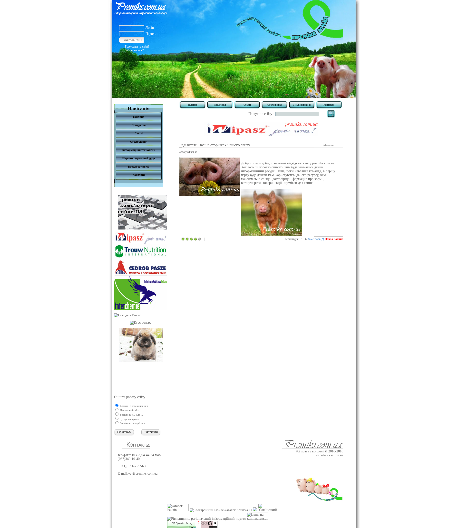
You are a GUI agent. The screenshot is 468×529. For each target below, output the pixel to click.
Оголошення (274, 104)
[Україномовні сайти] (178, 510)
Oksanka (192, 152)
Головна (192, 104)
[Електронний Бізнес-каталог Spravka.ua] (221, 510)
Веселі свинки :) (302, 104)
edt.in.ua (337, 455)
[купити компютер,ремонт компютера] (142, 228)
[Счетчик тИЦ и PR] (206, 527)
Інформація (328, 145)
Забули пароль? (134, 50)
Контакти (328, 104)
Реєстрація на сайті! (137, 46)
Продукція (220, 104)
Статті (247, 104)
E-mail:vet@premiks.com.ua (137, 473)
